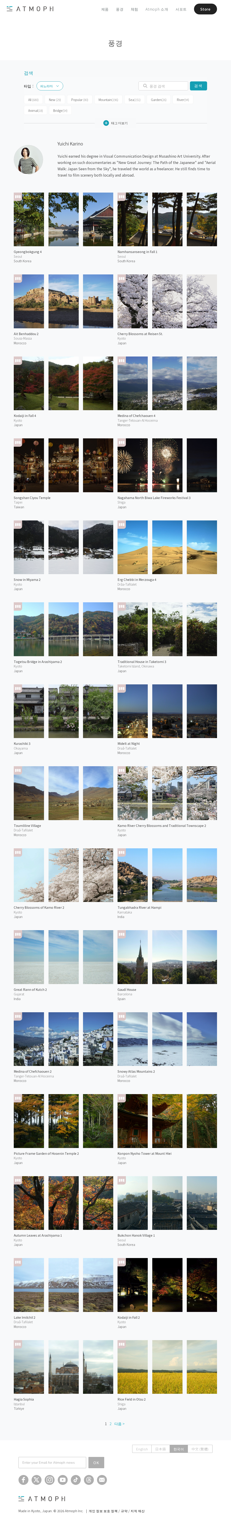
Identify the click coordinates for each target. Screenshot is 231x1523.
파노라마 (46, 86)
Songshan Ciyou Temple (32, 497)
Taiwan (19, 507)
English (142, 1449)
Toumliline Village (27, 825)
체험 (135, 9)
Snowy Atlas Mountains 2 (136, 1071)
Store (205, 9)
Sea (135, 99)
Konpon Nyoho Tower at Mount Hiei (144, 1153)
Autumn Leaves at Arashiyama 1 (38, 1235)
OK (96, 1462)
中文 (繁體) (200, 1449)
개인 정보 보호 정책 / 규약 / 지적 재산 (117, 1511)
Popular (79, 99)
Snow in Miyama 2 (27, 579)
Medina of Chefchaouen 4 (136, 415)
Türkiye (19, 1408)
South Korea (22, 261)
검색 (198, 86)
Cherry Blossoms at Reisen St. (140, 333)
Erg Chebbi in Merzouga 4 (137, 579)
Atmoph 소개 (157, 9)
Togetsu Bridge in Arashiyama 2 (38, 661)
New (55, 99)
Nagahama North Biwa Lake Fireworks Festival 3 (154, 497)
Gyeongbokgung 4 (28, 251)
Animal (35, 110)
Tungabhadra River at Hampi (139, 907)
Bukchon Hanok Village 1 (136, 1235)
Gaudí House (127, 989)
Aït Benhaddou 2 (26, 333)
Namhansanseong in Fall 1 (137, 251)
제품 (105, 9)
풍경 (120, 9)
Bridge (60, 110)
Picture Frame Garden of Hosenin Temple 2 (46, 1153)
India (121, 916)
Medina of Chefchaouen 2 (33, 1071)
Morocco (20, 343)
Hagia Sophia (24, 1399)
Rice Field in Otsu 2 (132, 1399)
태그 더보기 (119, 123)
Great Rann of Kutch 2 (30, 989)
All (33, 99)
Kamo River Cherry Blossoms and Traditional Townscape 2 (162, 825)
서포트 (181, 9)
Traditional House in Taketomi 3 (142, 661)
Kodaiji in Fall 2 (129, 1317)
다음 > (119, 1423)
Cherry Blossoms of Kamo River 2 (39, 907)
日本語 (160, 1449)
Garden (158, 99)
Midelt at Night (129, 743)
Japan (122, 343)
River (183, 99)
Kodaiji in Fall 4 (25, 415)
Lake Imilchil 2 (24, 1317)
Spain (121, 998)
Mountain (108, 99)
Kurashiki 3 (22, 743)
